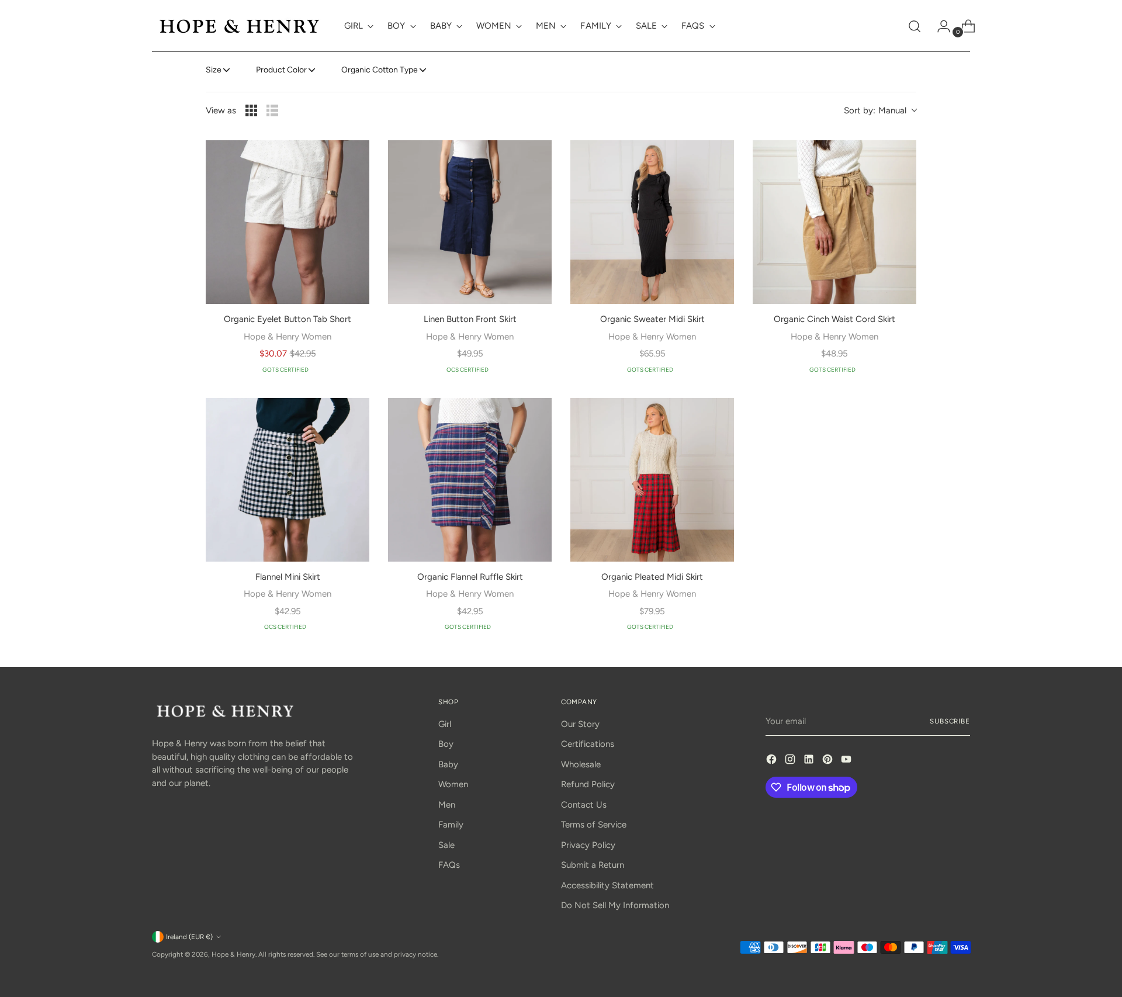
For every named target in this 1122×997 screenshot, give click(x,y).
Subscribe (950, 721)
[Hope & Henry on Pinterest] (829, 761)
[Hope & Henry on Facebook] (773, 761)
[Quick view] (353, 156)
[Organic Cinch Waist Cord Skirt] (834, 222)
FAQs (449, 865)
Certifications (587, 744)
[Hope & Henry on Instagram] (791, 761)
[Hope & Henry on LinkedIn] (810, 761)
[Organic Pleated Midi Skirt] (652, 480)
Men (446, 804)
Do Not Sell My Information (615, 905)
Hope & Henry (233, 954)
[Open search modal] (914, 26)
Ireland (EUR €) (189, 937)
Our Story (580, 724)
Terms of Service (593, 824)
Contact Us (584, 804)
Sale (446, 845)
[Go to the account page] (939, 26)
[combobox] (880, 110)
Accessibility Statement (607, 885)
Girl (444, 724)
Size (213, 70)
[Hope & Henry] (239, 26)
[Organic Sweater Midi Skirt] (652, 222)
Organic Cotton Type (379, 70)
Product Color (281, 70)
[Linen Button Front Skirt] (470, 222)
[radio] (251, 110)
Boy (445, 744)
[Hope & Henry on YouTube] (847, 761)
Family (450, 824)
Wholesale (581, 764)
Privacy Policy (588, 845)
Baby (448, 764)
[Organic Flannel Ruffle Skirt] (470, 480)
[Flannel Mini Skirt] (287, 480)
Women (453, 784)
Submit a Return (592, 865)
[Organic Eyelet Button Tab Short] (287, 222)
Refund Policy (588, 784)
